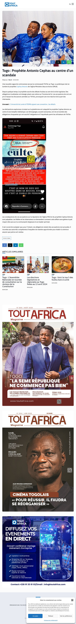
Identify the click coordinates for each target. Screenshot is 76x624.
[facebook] (52, 62)
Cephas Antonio (22, 86)
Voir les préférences (66, 616)
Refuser (50, 616)
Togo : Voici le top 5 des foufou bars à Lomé (62, 278)
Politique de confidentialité (50, 620)
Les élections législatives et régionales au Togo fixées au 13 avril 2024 (37, 280)
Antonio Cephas (6, 238)
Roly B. (10, 80)
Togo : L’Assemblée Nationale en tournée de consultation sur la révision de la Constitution (12, 282)
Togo (3, 274)
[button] (72, 600)
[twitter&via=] (58, 62)
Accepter (35, 616)
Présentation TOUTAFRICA (19, 605)
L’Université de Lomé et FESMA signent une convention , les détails (32, 104)
